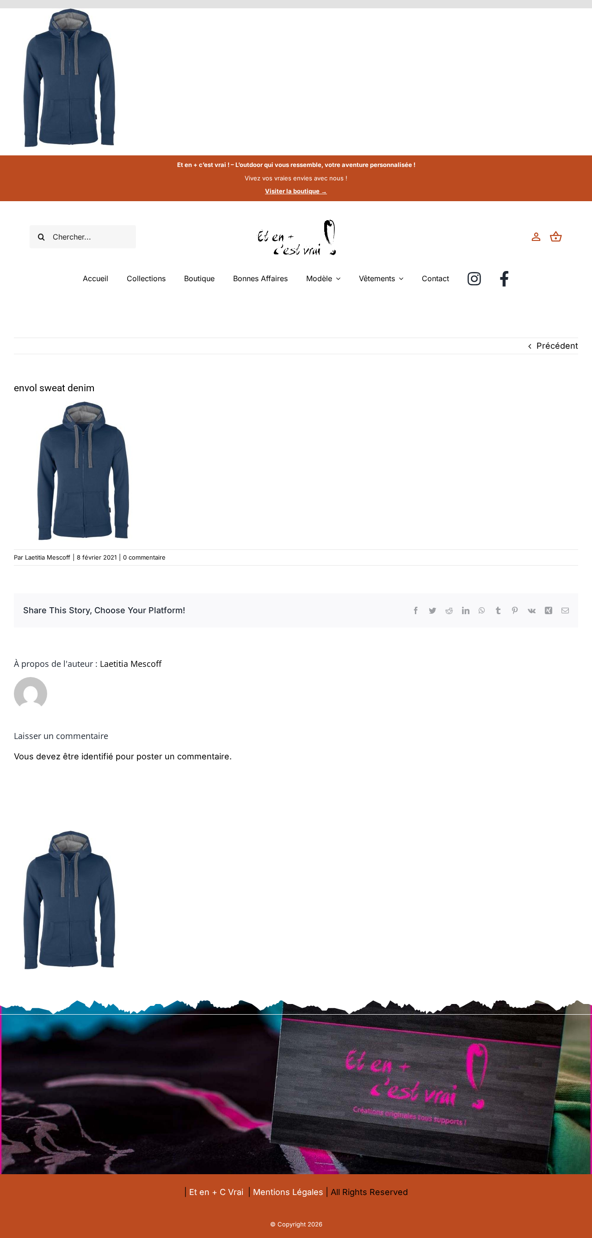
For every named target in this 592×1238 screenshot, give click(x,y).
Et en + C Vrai (216, 1192)
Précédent (557, 346)
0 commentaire (144, 557)
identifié (97, 756)
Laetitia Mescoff (47, 557)
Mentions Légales (288, 1192)
